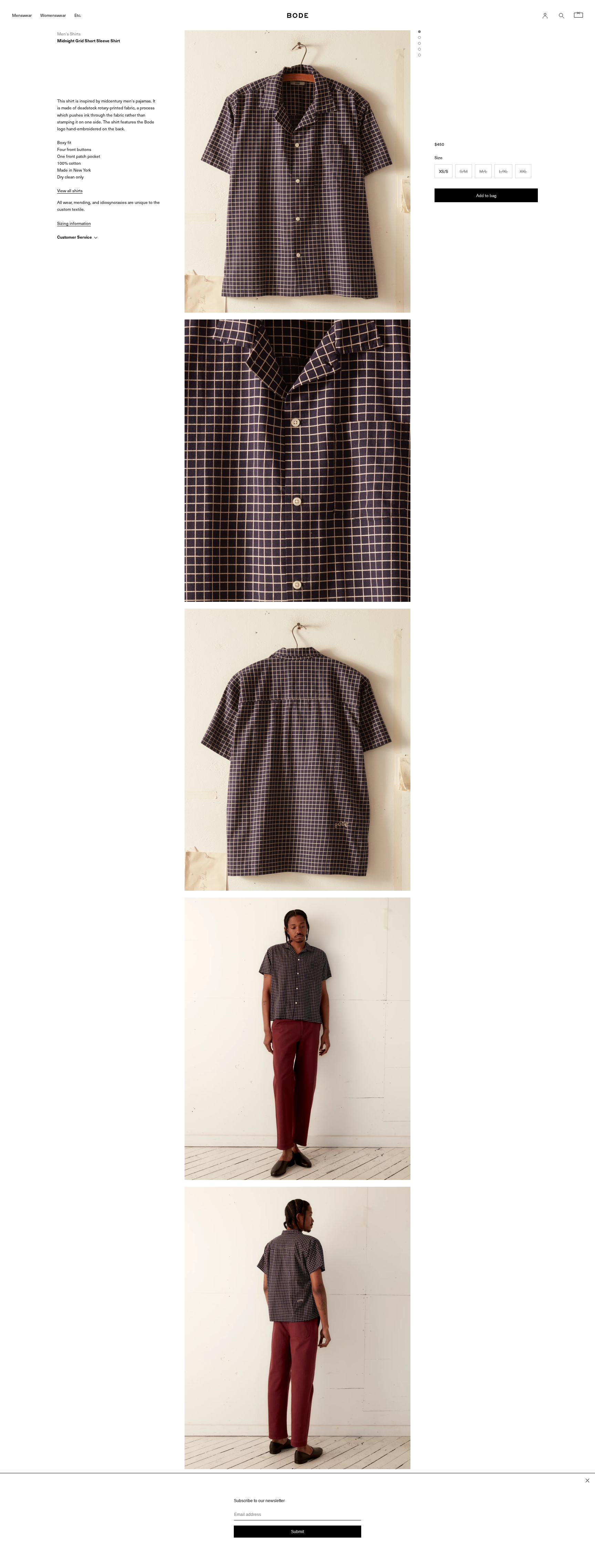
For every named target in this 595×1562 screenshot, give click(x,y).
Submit (297, 1531)
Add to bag (486, 195)
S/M (464, 171)
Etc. (77, 15)
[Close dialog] (587, 1480)
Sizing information (74, 223)
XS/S (443, 171)
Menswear (22, 15)
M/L (483, 171)
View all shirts (70, 190)
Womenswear (53, 15)
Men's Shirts (69, 34)
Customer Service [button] (75, 237)
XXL (523, 171)
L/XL (503, 171)
